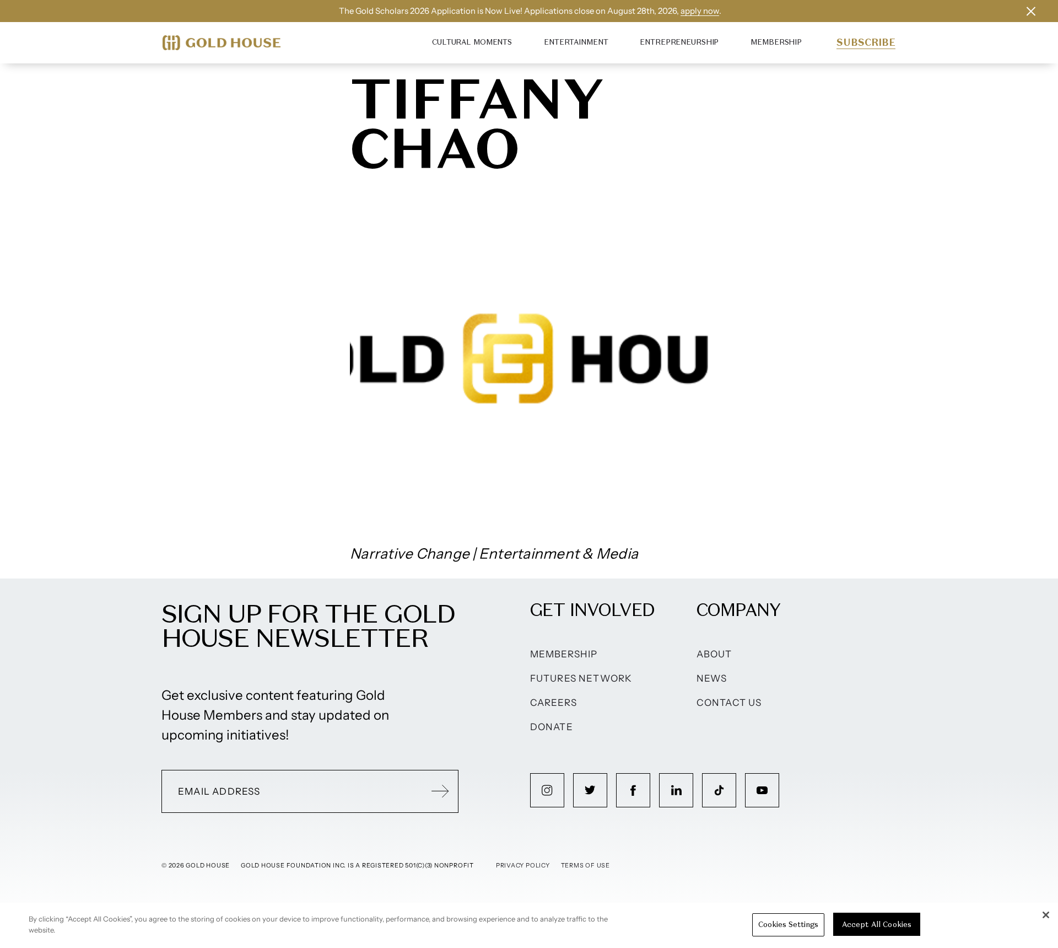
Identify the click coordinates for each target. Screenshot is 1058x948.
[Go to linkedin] (676, 790)
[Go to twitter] (590, 790)
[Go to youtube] (762, 790)
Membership (776, 42)
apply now (700, 11)
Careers (553, 703)
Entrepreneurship (679, 42)
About (714, 654)
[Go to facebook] (633, 790)
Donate (551, 727)
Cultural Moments (472, 42)
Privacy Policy (523, 865)
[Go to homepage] (221, 42)
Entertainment (576, 42)
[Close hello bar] (1031, 11)
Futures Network (581, 678)
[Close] (1046, 915)
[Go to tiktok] (719, 790)
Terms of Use (585, 865)
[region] (529, 925)
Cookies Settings (788, 924)
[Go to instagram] (547, 790)
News (712, 678)
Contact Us (729, 703)
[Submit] (440, 791)
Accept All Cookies (876, 924)
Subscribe (865, 42)
